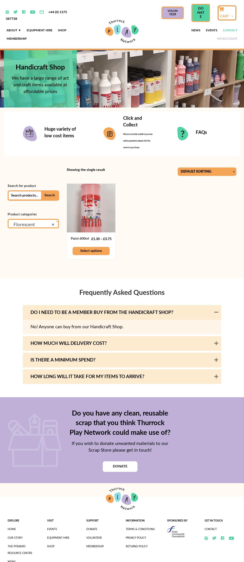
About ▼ (13, 30)
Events (211, 30)
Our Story (15, 538)
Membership (17, 38)
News (195, 30)
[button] (216, 312)
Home (12, 529)
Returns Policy (137, 546)
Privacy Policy (136, 538)
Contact (230, 30)
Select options (91, 251)
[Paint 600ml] (91, 207)
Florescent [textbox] (32, 224)
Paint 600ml (80, 238)
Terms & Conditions (140, 529)
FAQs (201, 132)
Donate (91, 529)
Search (49, 195)
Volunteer (94, 538)
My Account (227, 38)
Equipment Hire (39, 30)
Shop (62, 30)
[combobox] (33, 223)
